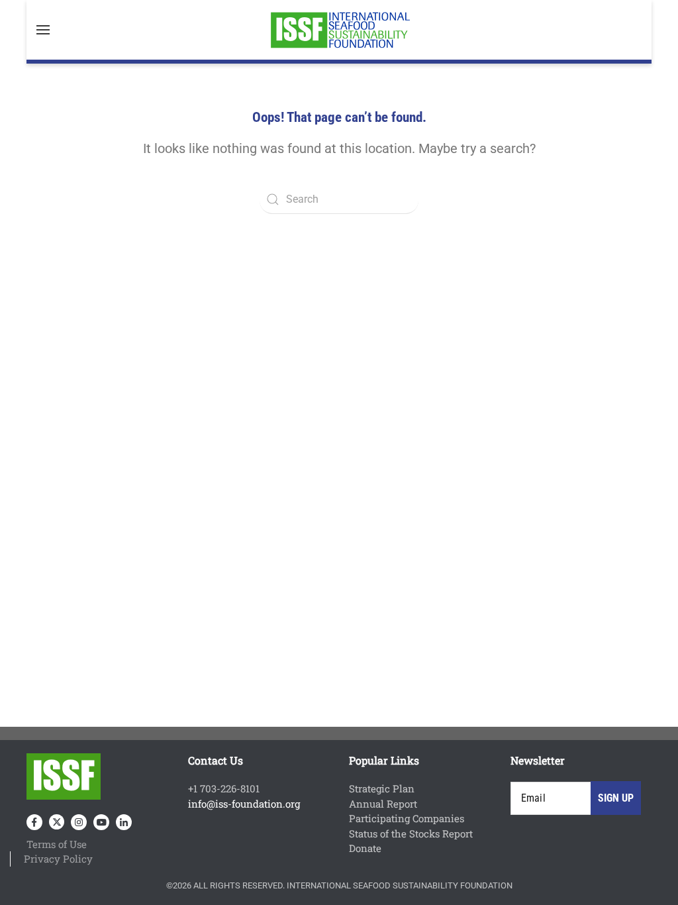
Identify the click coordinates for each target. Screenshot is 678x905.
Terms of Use (56, 844)
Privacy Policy (58, 858)
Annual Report (383, 803)
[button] (43, 30)
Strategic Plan (381, 788)
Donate (365, 848)
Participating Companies (406, 818)
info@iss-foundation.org (244, 803)
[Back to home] (339, 30)
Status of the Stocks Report (411, 833)
